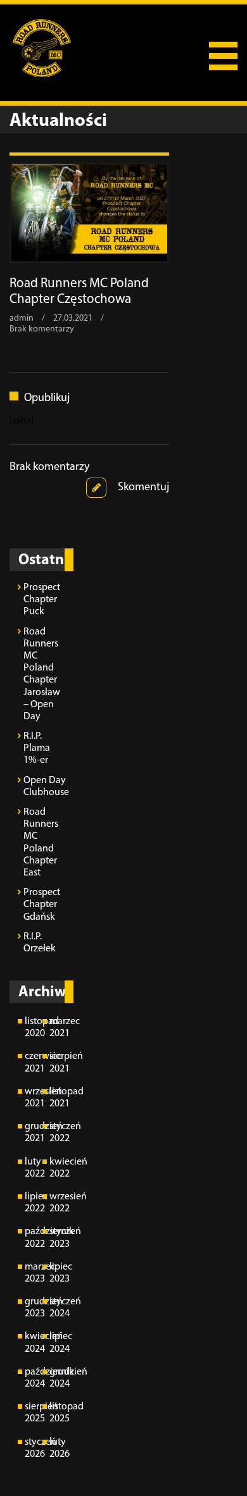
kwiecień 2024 (33, 1343)
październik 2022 (33, 1238)
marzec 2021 (57, 1028)
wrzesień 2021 (33, 1098)
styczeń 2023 (57, 1238)
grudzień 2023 (33, 1308)
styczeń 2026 (33, 1448)
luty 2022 (33, 1168)
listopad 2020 (33, 1028)
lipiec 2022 (33, 1203)
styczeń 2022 (57, 1133)
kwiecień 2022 (57, 1168)
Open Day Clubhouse (45, 787)
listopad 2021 (57, 1098)
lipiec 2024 (57, 1343)
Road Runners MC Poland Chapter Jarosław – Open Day (41, 674)
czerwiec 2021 (33, 1062)
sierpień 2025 (33, 1413)
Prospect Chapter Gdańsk (41, 904)
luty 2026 (57, 1448)
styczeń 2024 (57, 1308)
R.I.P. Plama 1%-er (36, 748)
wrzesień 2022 (57, 1203)
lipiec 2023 (57, 1273)
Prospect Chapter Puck (41, 600)
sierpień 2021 (57, 1062)
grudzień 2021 (33, 1133)
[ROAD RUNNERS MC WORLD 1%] (40, 48)
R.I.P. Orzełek (39, 943)
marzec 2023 (33, 1273)
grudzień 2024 (57, 1378)
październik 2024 (33, 1378)
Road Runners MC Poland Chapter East (40, 842)
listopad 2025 (57, 1413)
